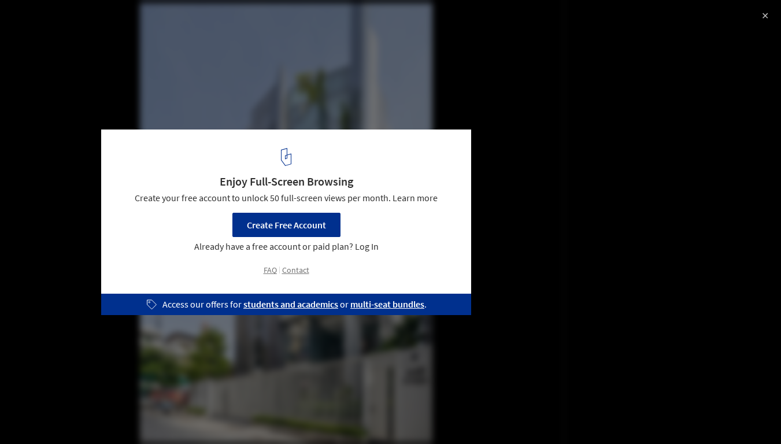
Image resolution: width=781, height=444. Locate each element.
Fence (254, 414)
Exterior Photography (57, 414)
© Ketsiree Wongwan (51, 40)
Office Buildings (145, 414)
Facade (207, 414)
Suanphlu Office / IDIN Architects (106, 21)
